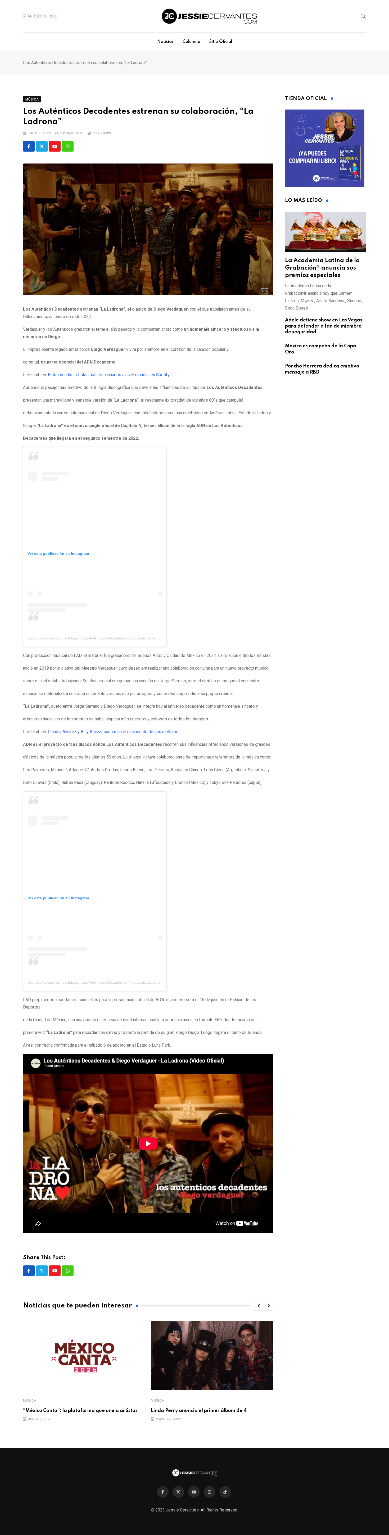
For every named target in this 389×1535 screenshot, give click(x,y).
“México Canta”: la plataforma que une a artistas (80, 1410)
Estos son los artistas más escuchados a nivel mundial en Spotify (109, 374)
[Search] (363, 16)
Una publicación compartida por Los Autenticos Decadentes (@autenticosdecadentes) (99, 638)
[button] (258, 1306)
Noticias (165, 42)
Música (30, 1400)
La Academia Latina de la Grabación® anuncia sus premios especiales (322, 268)
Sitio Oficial (220, 42)
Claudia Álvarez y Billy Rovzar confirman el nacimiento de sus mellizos (113, 731)
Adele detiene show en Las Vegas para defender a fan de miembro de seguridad (323, 326)
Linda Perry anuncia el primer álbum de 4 (199, 1410)
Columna (191, 42)
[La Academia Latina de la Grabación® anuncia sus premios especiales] (325, 232)
